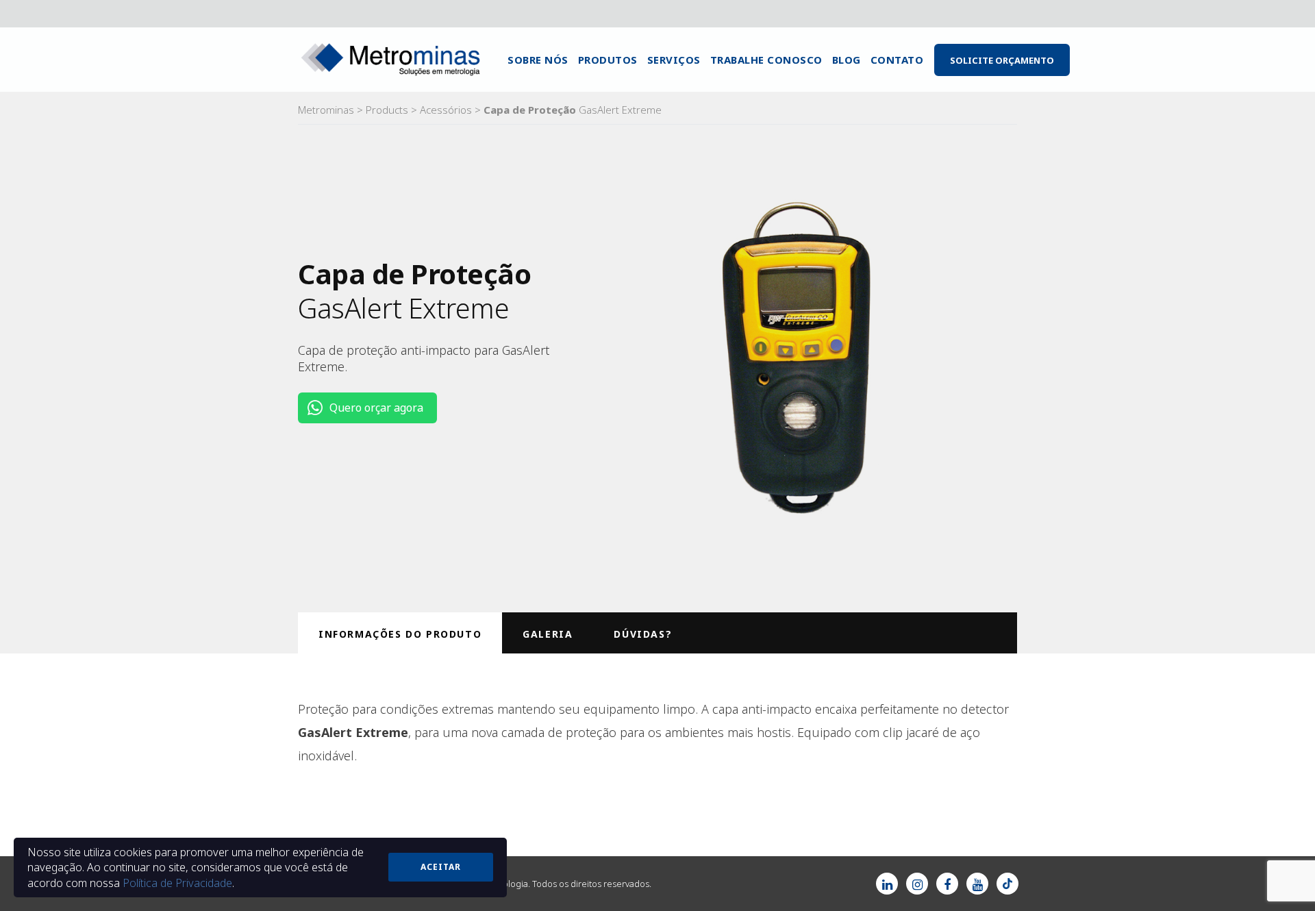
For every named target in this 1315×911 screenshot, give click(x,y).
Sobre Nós (538, 59)
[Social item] (887, 884)
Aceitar (441, 867)
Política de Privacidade (177, 882)
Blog (846, 59)
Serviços (674, 59)
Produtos (608, 59)
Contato (897, 59)
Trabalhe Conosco (766, 59)
